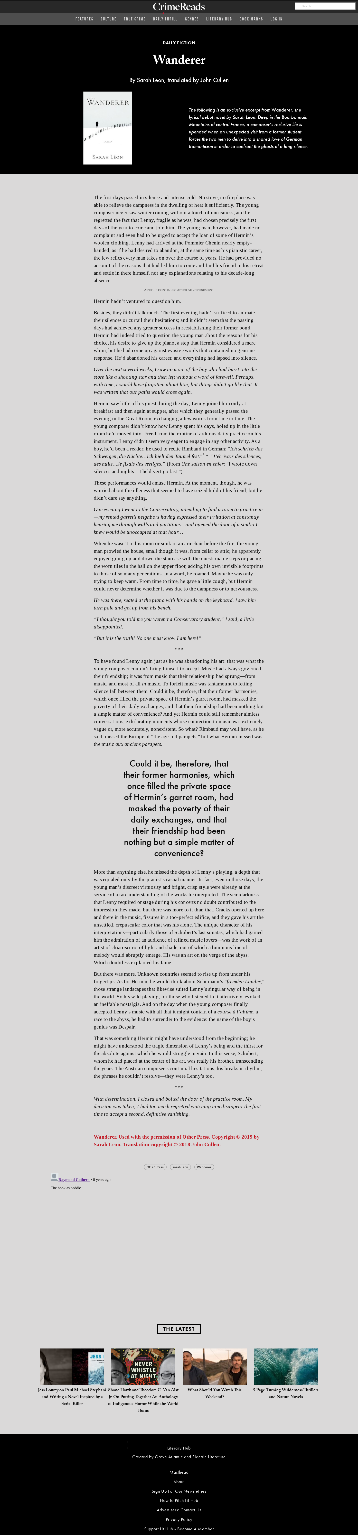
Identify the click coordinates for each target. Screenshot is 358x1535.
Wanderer (204, 1167)
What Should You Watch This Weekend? (215, 1394)
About (179, 1481)
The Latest (179, 1328)
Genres (192, 19)
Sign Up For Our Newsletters (179, 1491)
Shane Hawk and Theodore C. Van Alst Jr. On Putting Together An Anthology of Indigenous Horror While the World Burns (143, 1401)
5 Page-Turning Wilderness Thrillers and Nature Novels (286, 1394)
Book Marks (251, 19)
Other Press (155, 1167)
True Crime (135, 19)
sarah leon (180, 1167)
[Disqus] (179, 1232)
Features (84, 19)
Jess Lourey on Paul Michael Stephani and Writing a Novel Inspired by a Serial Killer (72, 1397)
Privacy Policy (179, 1519)
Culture (109, 19)
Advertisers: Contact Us (179, 1510)
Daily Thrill (165, 19)
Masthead (179, 1472)
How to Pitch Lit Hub (179, 1500)
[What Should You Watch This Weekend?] (215, 1380)
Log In (277, 19)
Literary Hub (219, 19)
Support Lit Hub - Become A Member (179, 1529)
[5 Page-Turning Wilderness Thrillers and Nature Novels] (286, 1380)
